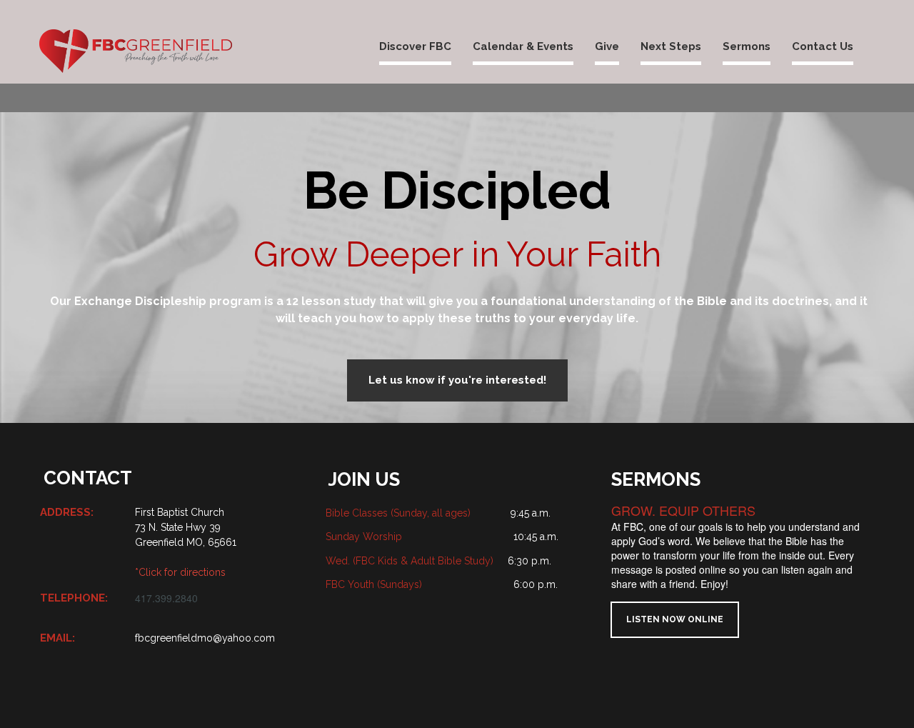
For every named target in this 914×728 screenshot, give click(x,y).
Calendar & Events (523, 46)
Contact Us (822, 46)
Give (607, 46)
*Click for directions (180, 572)
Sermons (746, 46)
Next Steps (671, 46)
